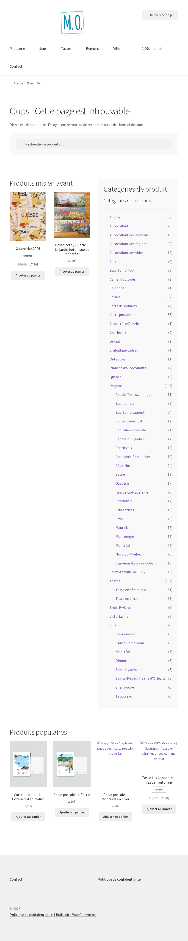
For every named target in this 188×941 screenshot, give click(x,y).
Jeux (43, 48)
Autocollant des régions (128, 243)
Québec (115, 376)
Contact (16, 66)
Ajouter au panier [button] (28, 275)
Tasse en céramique (131, 589)
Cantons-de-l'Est (129, 421)
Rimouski (123, 660)
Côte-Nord (124, 465)
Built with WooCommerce (76, 914)
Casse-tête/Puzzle (124, 323)
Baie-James (125, 403)
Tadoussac (124, 696)
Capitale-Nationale (131, 430)
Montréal (123, 545)
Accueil (19, 83)
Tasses (66, 48)
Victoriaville (119, 616)
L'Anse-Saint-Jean (130, 643)
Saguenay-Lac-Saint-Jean (136, 563)
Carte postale (120, 314)
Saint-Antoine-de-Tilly (127, 572)
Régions (92, 48)
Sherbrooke (125, 687)
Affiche (115, 217)
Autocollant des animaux (129, 235)
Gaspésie (123, 483)
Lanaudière (124, 501)
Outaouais (118, 359)
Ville (116, 48)
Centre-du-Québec (130, 439)
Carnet (115, 297)
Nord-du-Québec (128, 554)
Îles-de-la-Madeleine (132, 492)
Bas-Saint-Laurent (130, 412)
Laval (120, 519)
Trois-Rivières (120, 607)
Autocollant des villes (127, 252)
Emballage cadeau (124, 350)
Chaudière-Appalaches (133, 456)
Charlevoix (118, 332)
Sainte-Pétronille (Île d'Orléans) (141, 678)
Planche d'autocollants (128, 368)
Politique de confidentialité (119, 879)
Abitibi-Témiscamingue (134, 394)
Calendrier (118, 288)
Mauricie (122, 527)
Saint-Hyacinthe (128, 669)
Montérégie (125, 536)
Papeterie (17, 48)
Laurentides (125, 510)
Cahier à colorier (122, 279)
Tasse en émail (127, 598)
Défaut (115, 341)
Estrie (120, 474)
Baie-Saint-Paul (122, 270)
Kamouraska (125, 634)
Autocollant (119, 226)
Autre (114, 261)
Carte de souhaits (123, 306)
